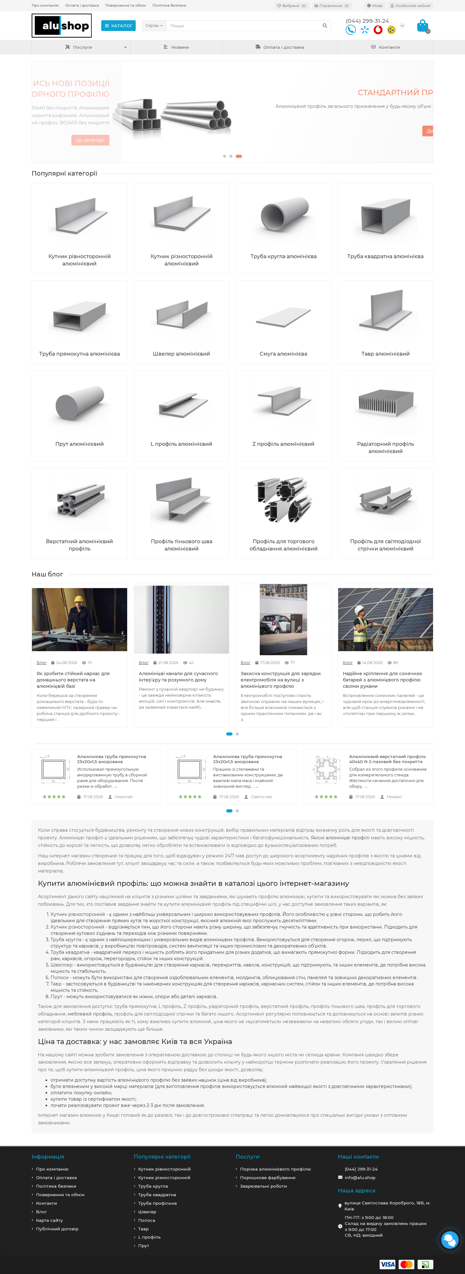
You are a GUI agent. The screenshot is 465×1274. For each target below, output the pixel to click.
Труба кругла (66, 939)
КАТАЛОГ (122, 25)
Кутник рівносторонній (78, 914)
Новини (180, 47)
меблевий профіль (90, 1014)
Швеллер (62, 965)
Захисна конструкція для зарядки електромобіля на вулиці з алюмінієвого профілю (281, 680)
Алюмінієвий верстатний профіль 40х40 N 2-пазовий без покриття (387, 759)
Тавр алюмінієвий (386, 354)
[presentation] (37, 112)
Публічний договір (57, 1228)
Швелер (147, 1211)
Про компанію (45, 5)
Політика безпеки (169, 5)
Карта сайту (49, 1220)
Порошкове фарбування (267, 1177)
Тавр (56, 984)
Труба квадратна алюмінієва (385, 256)
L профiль (149, 1237)
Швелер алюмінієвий (181, 354)
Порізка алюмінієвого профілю (275, 1168)
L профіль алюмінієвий (181, 444)
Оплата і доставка (82, 5)
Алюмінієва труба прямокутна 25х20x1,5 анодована (111, 759)
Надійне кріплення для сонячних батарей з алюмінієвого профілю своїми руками (382, 680)
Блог (41, 1211)
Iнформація (48, 1156)
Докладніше (401, 131)
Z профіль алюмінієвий (283, 444)
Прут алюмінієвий (79, 444)
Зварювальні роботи (263, 1186)
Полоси (60, 977)
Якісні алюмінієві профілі (340, 838)
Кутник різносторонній (77, 927)
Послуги (82, 47)
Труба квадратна (70, 952)
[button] (224, 156)
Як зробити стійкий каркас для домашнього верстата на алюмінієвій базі (73, 680)
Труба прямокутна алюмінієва (79, 354)
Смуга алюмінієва (283, 354)
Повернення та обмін (125, 5)
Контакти (389, 47)
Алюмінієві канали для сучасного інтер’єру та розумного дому (178, 677)
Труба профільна (157, 1203)
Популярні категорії (162, 1156)
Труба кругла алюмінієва (284, 256)
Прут (56, 996)
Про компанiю (52, 1168)
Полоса (146, 1220)
